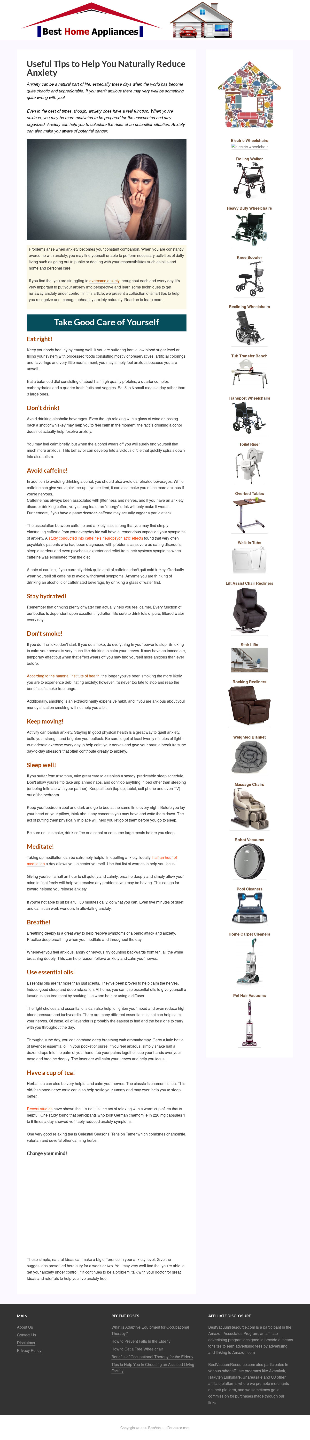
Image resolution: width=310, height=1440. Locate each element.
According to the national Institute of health (63, 676)
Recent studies (40, 1108)
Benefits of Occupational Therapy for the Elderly (152, 1356)
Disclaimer (26, 1342)
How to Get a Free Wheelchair (137, 1349)
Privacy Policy (29, 1350)
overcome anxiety (104, 280)
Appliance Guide (155, 20)
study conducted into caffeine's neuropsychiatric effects (96, 538)
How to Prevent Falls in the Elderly (140, 1341)
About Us (25, 1327)
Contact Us (26, 1335)
